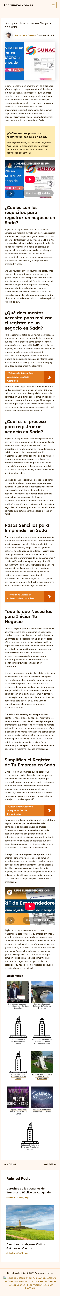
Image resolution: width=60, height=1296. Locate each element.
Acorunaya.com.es (18, 5)
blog (27, 1197)
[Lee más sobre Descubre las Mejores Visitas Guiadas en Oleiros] (29, 1222)
